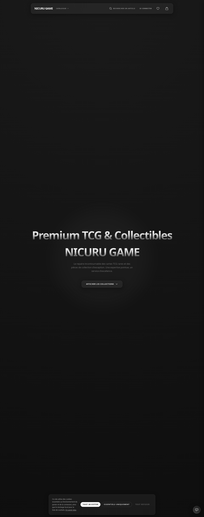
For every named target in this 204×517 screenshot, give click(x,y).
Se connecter (146, 8)
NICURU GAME (43, 8)
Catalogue (61, 8)
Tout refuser (142, 504)
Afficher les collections (100, 284)
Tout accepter (90, 504)
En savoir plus (71, 510)
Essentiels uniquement (116, 504)
